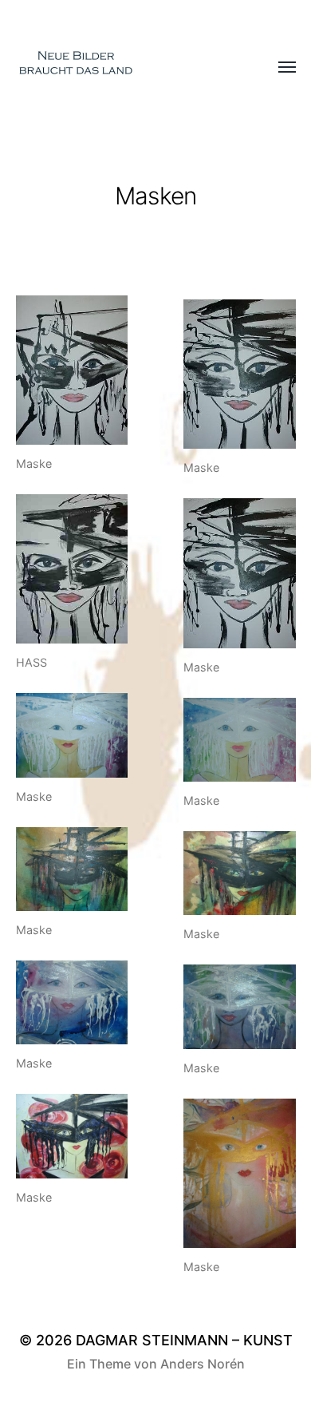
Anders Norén (202, 1364)
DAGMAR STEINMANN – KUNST (184, 1340)
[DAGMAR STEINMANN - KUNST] (124, 68)
